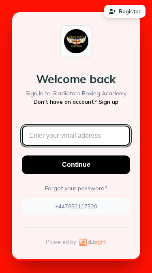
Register (130, 11)
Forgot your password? (76, 188)
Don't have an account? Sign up (76, 101)
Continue (76, 164)
